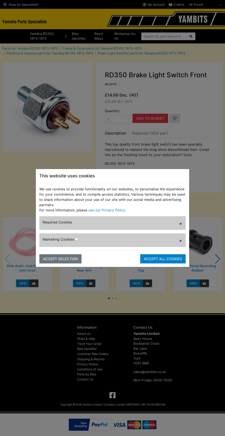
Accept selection (60, 259)
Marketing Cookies (59, 239)
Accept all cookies (163, 259)
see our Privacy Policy (106, 210)
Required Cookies (58, 222)
